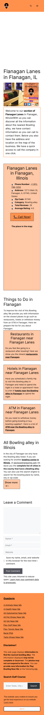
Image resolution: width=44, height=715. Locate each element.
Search (33, 686)
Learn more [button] (8, 702)
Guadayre (9, 598)
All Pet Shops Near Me (14, 617)
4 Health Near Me (12, 609)
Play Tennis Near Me (13, 629)
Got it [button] (22, 709)
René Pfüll (8, 633)
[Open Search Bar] (31, 5)
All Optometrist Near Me (15, 613)
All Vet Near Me (11, 621)
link (35, 669)
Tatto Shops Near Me (14, 637)
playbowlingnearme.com (25, 463)
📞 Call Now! (22, 217)
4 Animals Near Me (13, 605)
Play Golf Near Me (12, 625)
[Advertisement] (22, 35)
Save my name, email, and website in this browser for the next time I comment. (22, 560)
